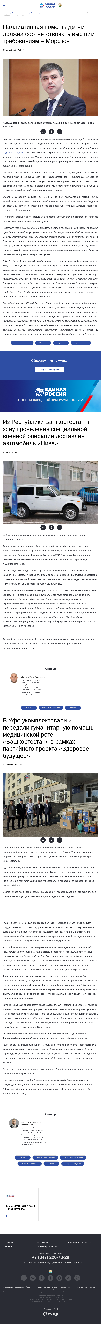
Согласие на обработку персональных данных (50, 1302)
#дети (61, 343)
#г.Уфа (73, 708)
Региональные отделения (79, 1242)
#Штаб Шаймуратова (30, 1164)
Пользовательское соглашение (50, 1295)
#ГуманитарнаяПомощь (73, 1158)
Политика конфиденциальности (50, 1297)
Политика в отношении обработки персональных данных (50, 1299)
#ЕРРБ (29, 708)
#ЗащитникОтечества (51, 708)
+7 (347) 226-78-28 (50, 1257)
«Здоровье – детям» (14, 152)
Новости (34, 13)
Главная (6, 13)
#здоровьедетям (81, 343)
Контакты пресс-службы (47, 1247)
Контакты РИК (11, 1247)
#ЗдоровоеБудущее (72, 1164)
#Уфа (51, 1164)
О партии (9, 1242)
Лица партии (42, 1242)
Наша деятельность (20, 13)
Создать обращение (49, 369)
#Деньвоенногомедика (45, 1158)
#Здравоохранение (22, 343)
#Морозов (43, 343)
